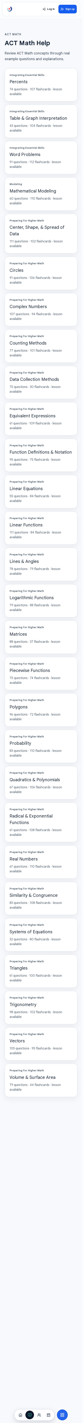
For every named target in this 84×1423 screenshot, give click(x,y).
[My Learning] (29, 1415)
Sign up (70, 9)
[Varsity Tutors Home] (9, 9)
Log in (51, 9)
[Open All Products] (62, 1414)
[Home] (20, 1415)
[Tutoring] (39, 1415)
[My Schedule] (48, 1415)
